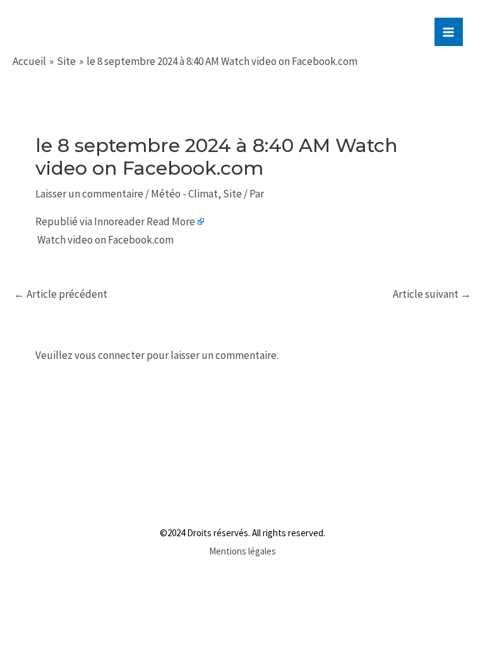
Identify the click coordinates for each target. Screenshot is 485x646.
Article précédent (60, 294)
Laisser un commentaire (89, 194)
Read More (171, 221)
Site (232, 194)
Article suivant (432, 294)
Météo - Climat (184, 194)
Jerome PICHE (94, 30)
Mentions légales (242, 551)
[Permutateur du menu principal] (449, 32)
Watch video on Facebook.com (105, 240)
